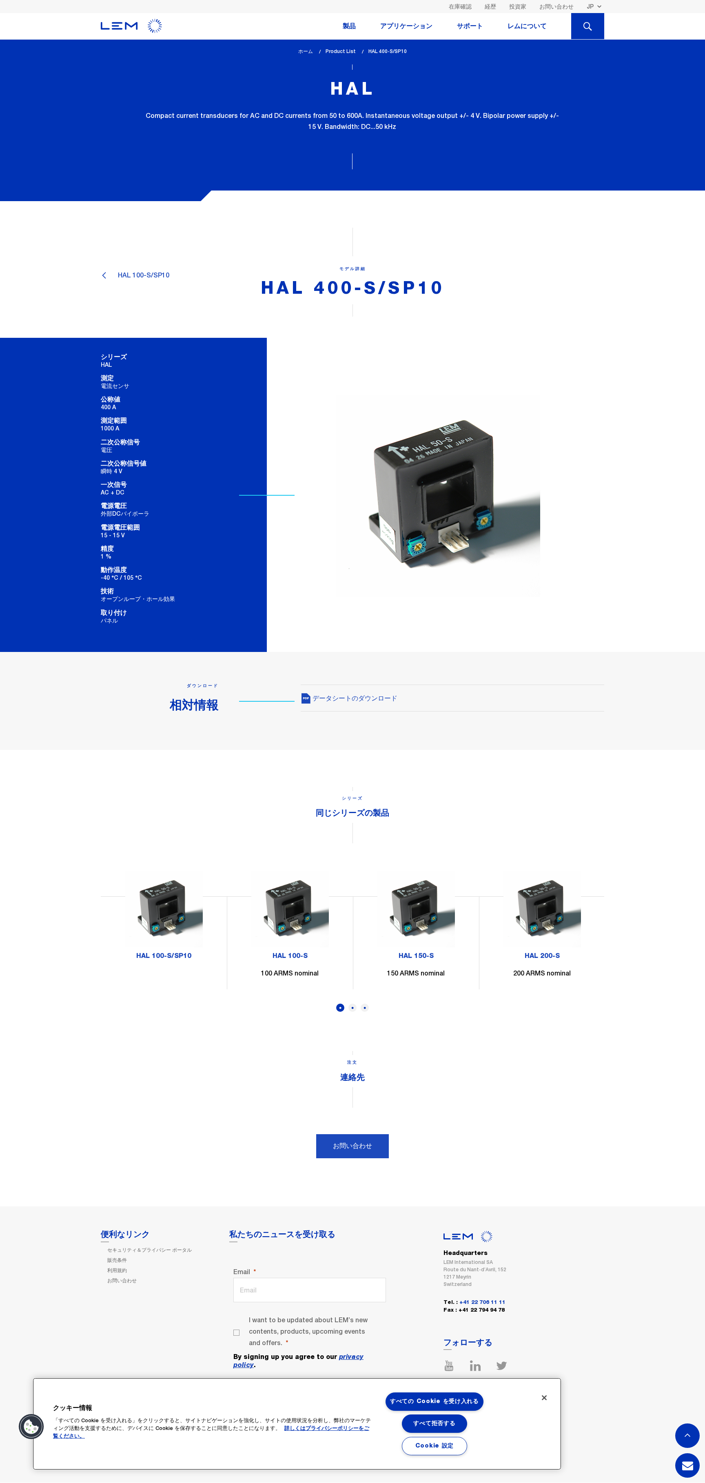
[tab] (587, 26)
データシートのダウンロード (354, 698)
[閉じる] (544, 1398)
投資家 (517, 6)
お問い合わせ (556, 6)
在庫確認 (460, 6)
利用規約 (117, 1270)
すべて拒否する (434, 1423)
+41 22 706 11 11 (482, 1302)
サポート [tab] (470, 26)
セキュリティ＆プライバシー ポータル (149, 1250)
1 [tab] (340, 1008)
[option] (164, 919)
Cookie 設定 (434, 1446)
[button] (31, 1427)
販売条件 (117, 1260)
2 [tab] (352, 1008)
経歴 (490, 6)
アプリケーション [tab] (406, 26)
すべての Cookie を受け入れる (434, 1401)
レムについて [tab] (527, 26)
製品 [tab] (349, 26)
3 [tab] (365, 1008)
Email (241, 1272)
